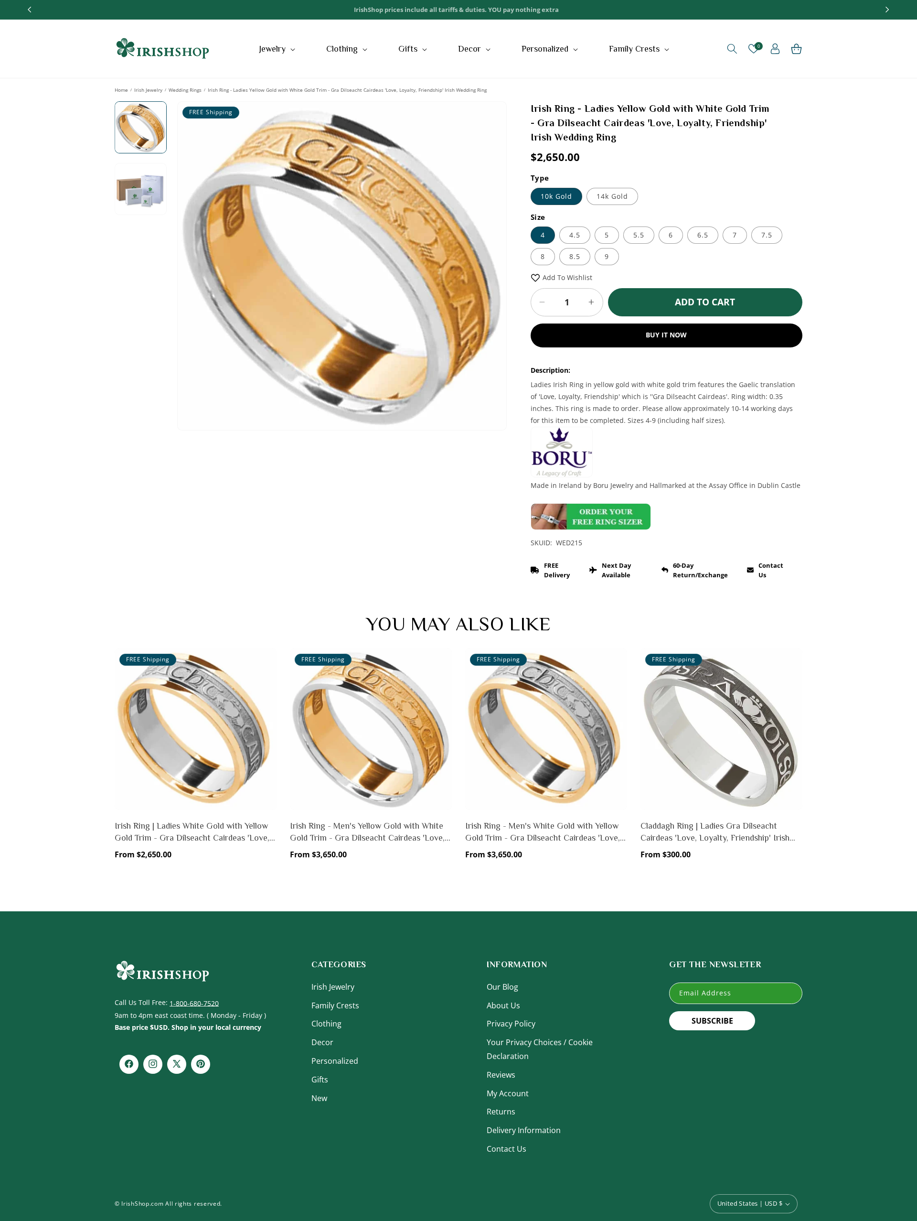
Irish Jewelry (148, 89)
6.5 (702, 234)
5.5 (638, 234)
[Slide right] (492, 233)
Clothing (326, 1023)
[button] (278, 48)
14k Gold (612, 196)
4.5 (574, 234)
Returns (501, 1111)
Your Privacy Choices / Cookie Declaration (540, 1049)
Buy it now (666, 334)
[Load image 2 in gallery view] (141, 189)
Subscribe (712, 1020)
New (319, 1097)
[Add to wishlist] (267, 662)
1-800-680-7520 (194, 1002)
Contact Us (506, 1148)
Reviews (501, 1074)
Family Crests (335, 1005)
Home (121, 89)
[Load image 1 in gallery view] (141, 127)
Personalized (334, 1060)
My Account (508, 1093)
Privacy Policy (511, 1023)
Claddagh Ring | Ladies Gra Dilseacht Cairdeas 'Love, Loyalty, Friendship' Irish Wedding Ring (714, 832)
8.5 (574, 256)
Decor (322, 1042)
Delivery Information (524, 1129)
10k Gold (556, 196)
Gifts (319, 1079)
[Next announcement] (887, 9)
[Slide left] (191, 233)
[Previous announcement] (29, 9)
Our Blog (502, 986)
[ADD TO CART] (267, 682)
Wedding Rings (185, 89)
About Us (503, 1005)
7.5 (766, 234)
